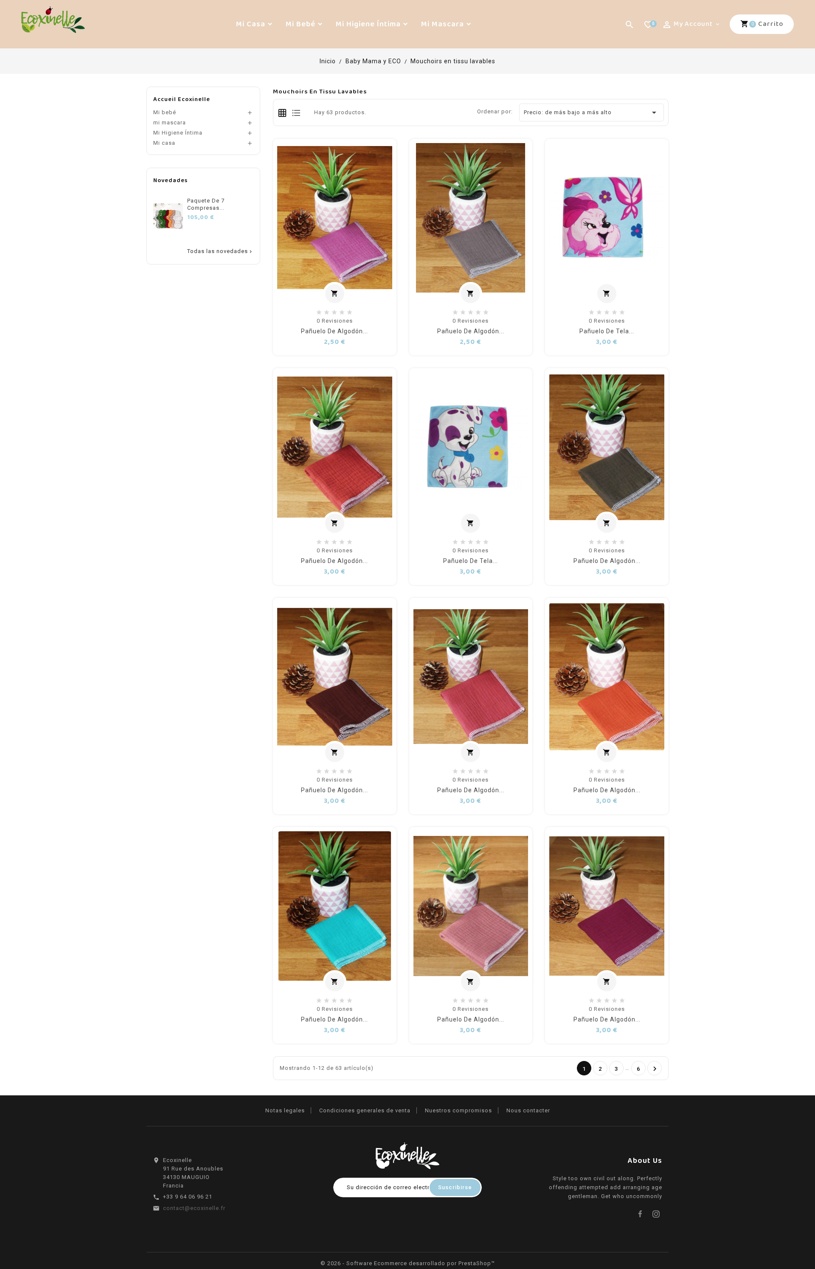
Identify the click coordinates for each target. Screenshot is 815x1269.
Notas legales (285, 1110)
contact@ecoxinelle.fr (194, 1208)
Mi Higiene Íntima (177, 132)
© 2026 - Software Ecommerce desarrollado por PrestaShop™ (407, 1263)
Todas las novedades (220, 251)
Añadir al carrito (338, 294)
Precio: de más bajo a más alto (592, 112)
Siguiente (655, 1068)
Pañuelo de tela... (606, 331)
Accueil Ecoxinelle (181, 99)
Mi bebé (164, 112)
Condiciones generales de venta (364, 1110)
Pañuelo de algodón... (334, 331)
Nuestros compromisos (458, 1110)
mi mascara (169, 122)
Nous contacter (528, 1110)
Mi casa (164, 143)
